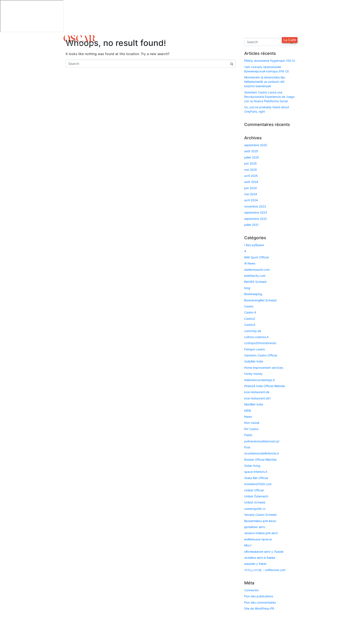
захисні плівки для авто (261, 533)
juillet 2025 (251, 157)
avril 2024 (251, 200)
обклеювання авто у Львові (263, 551)
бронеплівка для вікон (260, 521)
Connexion (251, 590)
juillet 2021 (251, 224)
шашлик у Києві (255, 563)
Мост (248, 545)
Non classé (251, 422)
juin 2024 (250, 188)
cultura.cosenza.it (256, 337)
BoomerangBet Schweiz (260, 300)
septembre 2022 (255, 218)
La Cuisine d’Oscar (215, 40)
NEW (247, 410)
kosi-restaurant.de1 (257, 398)
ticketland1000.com (258, 484)
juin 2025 (250, 163)
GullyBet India (253, 361)
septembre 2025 (255, 145)
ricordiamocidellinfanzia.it (261, 453)
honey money (253, 373)
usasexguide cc (255, 508)
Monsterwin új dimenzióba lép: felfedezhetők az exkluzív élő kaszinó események (265, 81)
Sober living (252, 465)
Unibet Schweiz (255, 502)
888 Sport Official (256, 257)
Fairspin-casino (254, 349)
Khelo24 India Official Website (264, 386)
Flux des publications (258, 596)
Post (247, 447)
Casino (248, 306)
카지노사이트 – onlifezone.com (265, 570)
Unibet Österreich (256, 496)
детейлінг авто (254, 527)
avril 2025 (251, 175)
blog (247, 288)
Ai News (249, 263)
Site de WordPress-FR (259, 608)
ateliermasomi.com (257, 269)
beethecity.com (255, 275)
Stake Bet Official (256, 478)
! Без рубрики (254, 245)
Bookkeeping (253, 294)
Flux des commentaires (260, 602)
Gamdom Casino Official (260, 355)
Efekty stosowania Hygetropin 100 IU (269, 60)
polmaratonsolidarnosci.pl (261, 441)
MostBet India (253, 404)
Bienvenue (159, 40)
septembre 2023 (255, 212)
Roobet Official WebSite (260, 459)
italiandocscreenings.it (259, 380)
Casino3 (249, 324)
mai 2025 (250, 169)
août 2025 (251, 151)
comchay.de (252, 331)
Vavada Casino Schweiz (260, 514)
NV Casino (251, 429)
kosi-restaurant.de (256, 392)
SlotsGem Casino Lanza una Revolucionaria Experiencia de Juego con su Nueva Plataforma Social (269, 97)
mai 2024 (250, 194)
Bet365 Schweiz (255, 281)
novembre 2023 (255, 206)
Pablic (248, 435)
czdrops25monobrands (260, 343)
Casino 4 (250, 312)
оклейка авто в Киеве (259, 557)
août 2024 (251, 182)
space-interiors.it (255, 471)
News (248, 416)
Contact (272, 40)
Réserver (248, 40)
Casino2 (249, 318)
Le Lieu (184, 40)
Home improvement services (263, 367)
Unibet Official (254, 490)
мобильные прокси (258, 539)
